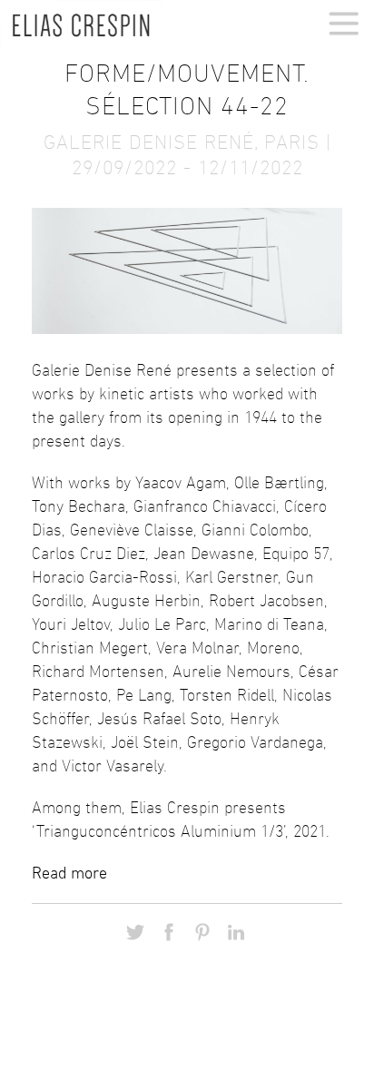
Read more (69, 873)
